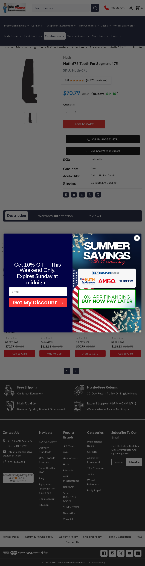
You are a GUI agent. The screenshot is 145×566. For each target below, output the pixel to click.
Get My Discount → (38, 302)
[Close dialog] (137, 238)
